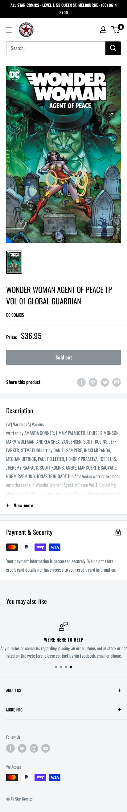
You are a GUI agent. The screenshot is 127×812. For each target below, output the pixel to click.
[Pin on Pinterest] (93, 382)
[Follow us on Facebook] (10, 748)
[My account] (103, 29)
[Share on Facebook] (81, 382)
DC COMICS (15, 314)
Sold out (63, 357)
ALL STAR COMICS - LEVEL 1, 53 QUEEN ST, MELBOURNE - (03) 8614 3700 (63, 8)
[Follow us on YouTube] (45, 748)
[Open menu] (9, 30)
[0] (116, 29)
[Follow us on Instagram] (34, 748)
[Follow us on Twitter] (22, 748)
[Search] (113, 48)
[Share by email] (116, 382)
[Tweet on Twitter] (104, 382)
